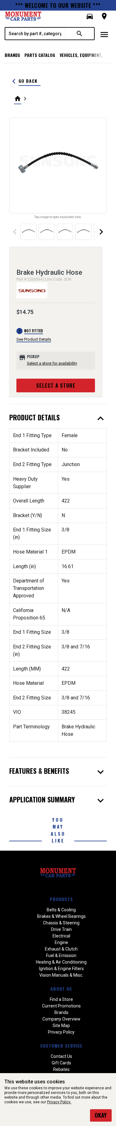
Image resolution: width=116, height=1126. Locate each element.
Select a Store (55, 385)
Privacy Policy (61, 1032)
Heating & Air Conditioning (61, 962)
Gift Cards (61, 1062)
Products (61, 899)
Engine (61, 942)
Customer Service (61, 1045)
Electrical (61, 935)
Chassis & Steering (61, 922)
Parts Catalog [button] (39, 55)
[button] (90, 16)
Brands (12, 55)
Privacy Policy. (59, 1102)
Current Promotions (61, 1005)
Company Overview (61, 1018)
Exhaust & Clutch (61, 948)
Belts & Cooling (61, 909)
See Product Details (33, 339)
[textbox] (35, 34)
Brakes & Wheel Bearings (61, 916)
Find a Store (61, 999)
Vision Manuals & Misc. (61, 975)
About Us (61, 988)
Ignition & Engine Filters (61, 968)
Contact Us (61, 1056)
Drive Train (61, 929)
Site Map (61, 1025)
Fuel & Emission (61, 955)
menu (104, 35)
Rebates (61, 1069)
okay (101, 1115)
